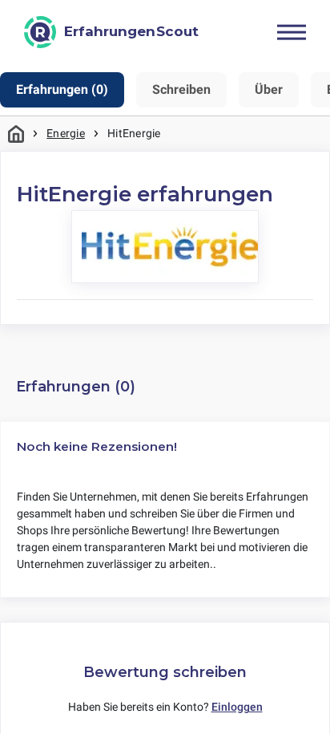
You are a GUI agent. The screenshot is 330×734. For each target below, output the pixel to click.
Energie (65, 133)
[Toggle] (291, 32)
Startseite (16, 133)
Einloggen (237, 706)
